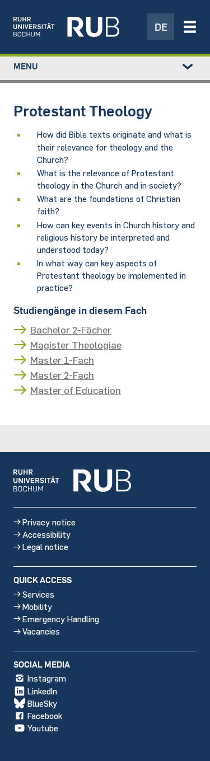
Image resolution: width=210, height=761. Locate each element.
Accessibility (46, 534)
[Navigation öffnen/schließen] (190, 27)
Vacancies (41, 631)
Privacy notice (49, 521)
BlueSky (42, 703)
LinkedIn (42, 690)
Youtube (42, 727)
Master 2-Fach (62, 375)
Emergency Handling (60, 618)
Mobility (37, 606)
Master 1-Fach (62, 360)
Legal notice (45, 546)
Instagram (46, 678)
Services (38, 594)
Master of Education (75, 390)
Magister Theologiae (76, 345)
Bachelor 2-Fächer (70, 329)
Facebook (44, 715)
